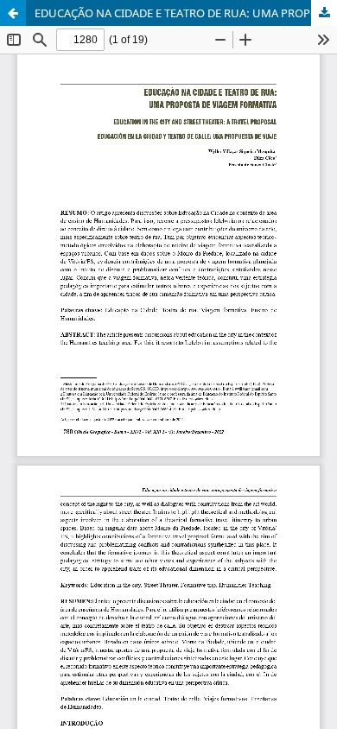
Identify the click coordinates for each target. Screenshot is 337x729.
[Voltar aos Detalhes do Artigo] (13, 13)
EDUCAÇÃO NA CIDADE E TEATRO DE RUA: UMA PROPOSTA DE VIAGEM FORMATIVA (186, 13)
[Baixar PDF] (324, 13)
